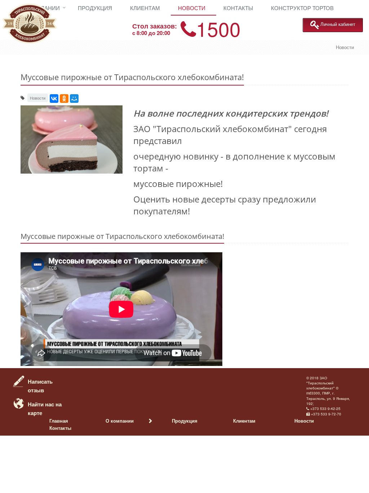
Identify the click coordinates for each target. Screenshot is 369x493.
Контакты (238, 8)
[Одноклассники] (64, 98)
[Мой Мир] (74, 98)
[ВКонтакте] (54, 98)
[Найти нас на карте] (19, 403)
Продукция (95, 8)
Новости (191, 8)
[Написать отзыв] (19, 380)
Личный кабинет (337, 24)
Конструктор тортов (302, 8)
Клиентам (145, 8)
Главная (58, 420)
